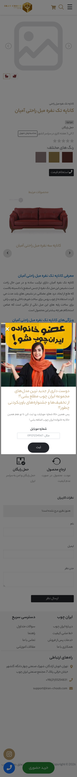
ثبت (38, 447)
